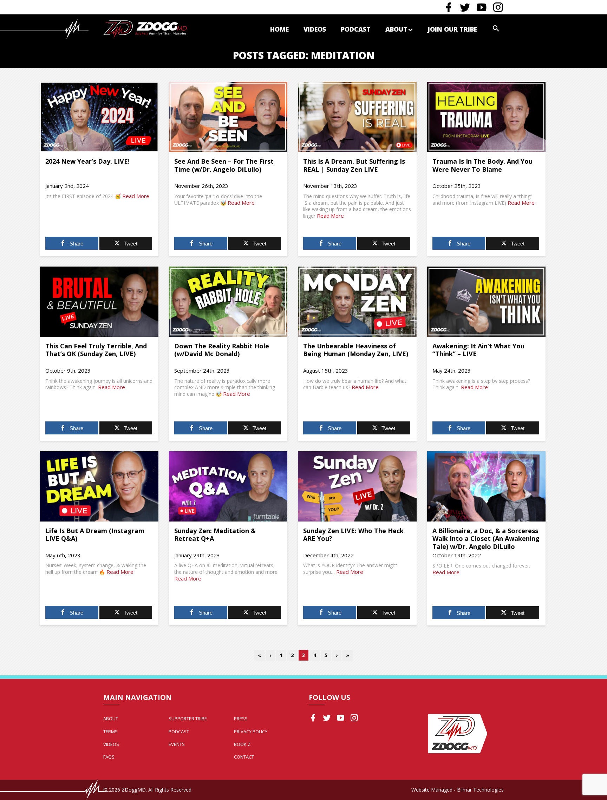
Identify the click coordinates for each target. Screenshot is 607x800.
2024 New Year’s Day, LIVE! (87, 161)
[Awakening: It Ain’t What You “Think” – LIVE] (486, 302)
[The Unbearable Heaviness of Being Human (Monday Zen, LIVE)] (357, 302)
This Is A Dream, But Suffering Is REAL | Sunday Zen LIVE (354, 165)
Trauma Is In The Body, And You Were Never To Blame (482, 165)
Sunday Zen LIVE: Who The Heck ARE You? (353, 534)
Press (241, 718)
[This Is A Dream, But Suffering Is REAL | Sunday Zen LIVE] (357, 117)
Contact (244, 757)
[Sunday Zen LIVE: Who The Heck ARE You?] (357, 486)
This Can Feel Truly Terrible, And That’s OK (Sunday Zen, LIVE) (96, 350)
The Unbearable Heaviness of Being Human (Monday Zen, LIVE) (355, 350)
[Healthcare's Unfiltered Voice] (145, 28)
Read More (135, 195)
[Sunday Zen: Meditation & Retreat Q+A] (228, 486)
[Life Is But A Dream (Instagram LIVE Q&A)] (99, 486)
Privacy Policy (250, 731)
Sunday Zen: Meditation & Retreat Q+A (215, 534)
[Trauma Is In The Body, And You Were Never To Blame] (486, 117)
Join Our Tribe (452, 29)
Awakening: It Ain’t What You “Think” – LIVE (478, 350)
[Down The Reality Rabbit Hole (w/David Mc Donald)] (228, 302)
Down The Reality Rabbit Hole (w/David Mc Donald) (221, 350)
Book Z (242, 744)
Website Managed (431, 789)
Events (177, 744)
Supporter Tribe (188, 718)
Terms (110, 731)
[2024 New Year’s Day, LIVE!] (99, 117)
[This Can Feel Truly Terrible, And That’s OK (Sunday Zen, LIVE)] (99, 302)
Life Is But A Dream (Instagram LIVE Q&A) (94, 534)
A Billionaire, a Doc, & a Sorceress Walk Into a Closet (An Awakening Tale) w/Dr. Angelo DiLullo (486, 538)
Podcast (356, 29)
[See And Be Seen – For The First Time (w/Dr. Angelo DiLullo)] (228, 117)
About (396, 29)
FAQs (109, 757)
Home (279, 29)
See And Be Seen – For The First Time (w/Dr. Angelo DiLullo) (224, 165)
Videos (315, 29)
